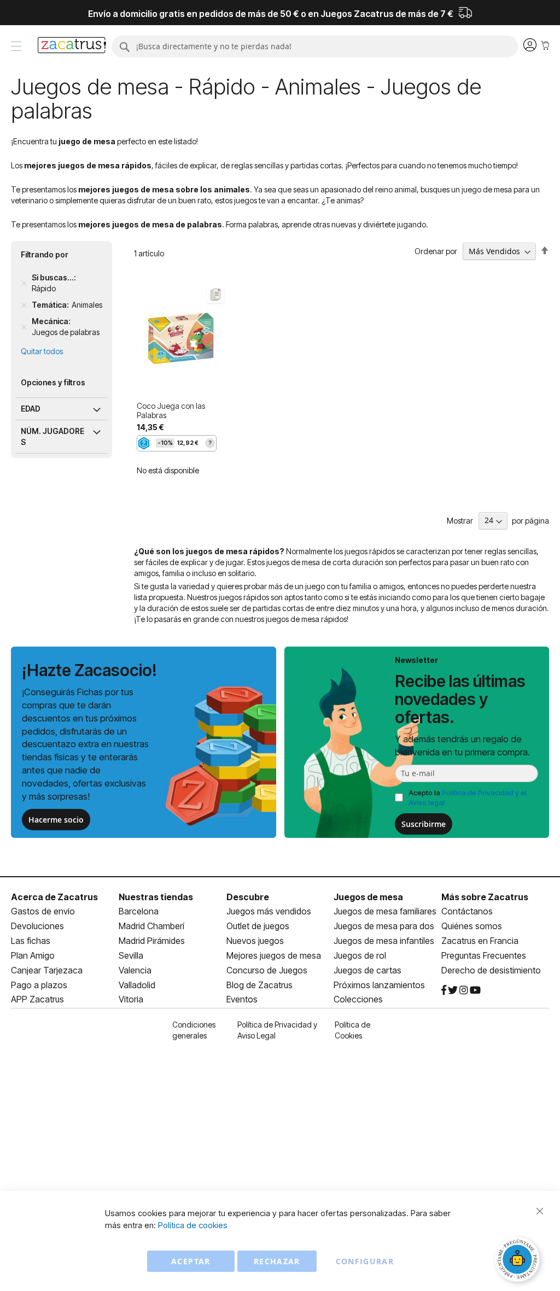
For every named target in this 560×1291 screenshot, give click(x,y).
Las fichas (30, 940)
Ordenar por (436, 251)
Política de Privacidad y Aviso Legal (277, 1030)
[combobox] (315, 46)
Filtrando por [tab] (44, 254)
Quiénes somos (471, 925)
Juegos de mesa (368, 896)
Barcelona (139, 911)
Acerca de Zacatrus (54, 896)
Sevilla (131, 955)
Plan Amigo (33, 955)
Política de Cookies (352, 1030)
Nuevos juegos (255, 940)
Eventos (242, 999)
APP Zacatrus (37, 999)
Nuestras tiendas (156, 896)
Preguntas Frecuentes (483, 955)
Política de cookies (193, 1225)
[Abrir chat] (519, 1261)
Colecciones (358, 999)
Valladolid (137, 984)
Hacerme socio (56, 819)
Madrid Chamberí (151, 925)
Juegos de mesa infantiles (384, 940)
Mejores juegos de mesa (273, 955)
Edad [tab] (30, 408)
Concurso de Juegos (266, 970)
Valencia (135, 970)
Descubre (247, 896)
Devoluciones (37, 925)
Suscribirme (423, 824)
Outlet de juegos (257, 925)
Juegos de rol (360, 955)
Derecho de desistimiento (491, 970)
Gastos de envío (43, 911)
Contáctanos (467, 911)
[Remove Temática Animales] (24, 305)
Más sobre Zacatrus (484, 896)
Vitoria (131, 999)
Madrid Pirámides (152, 940)
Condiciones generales (193, 1030)
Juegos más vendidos (268, 911)
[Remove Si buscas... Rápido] (24, 283)
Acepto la (468, 797)
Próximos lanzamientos (379, 984)
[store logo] (72, 46)
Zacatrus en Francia (479, 940)
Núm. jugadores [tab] (52, 436)
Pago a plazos (39, 984)
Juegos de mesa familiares (385, 911)
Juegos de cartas (367, 970)
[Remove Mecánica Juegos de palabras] (24, 327)
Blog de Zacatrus (259, 984)
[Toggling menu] (16, 46)
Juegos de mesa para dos (384, 925)
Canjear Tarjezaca (47, 970)
